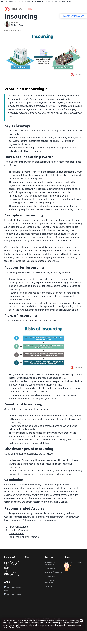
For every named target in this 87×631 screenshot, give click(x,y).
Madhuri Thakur (18, 25)
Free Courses (51, 568)
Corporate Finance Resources (47, 1)
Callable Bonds (16, 533)
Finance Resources (25, 1)
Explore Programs (53, 572)
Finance (11, 1)
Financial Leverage (18, 526)
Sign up (48, 586)
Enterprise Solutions (50, 563)
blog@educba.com (73, 16)
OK (81, 621)
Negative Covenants (19, 530)
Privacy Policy (15, 627)
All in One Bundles (49, 581)
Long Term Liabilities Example (24, 537)
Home (2, 1)
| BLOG (27, 9)
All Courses (50, 576)
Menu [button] (78, 9)
